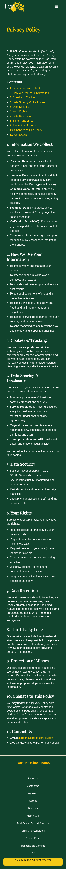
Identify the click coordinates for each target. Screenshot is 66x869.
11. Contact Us (18, 134)
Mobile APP (33, 815)
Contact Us (33, 785)
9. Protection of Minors (23, 125)
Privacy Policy (33, 838)
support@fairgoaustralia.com (35, 737)
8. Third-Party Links (21, 120)
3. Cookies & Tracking (23, 97)
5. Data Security (19, 106)
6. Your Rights (18, 111)
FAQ (33, 853)
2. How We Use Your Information (29, 92)
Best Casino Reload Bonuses (33, 823)
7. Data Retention (20, 116)
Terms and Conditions (33, 830)
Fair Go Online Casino (33, 763)
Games (33, 800)
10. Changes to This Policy (26, 129)
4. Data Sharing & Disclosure (27, 102)
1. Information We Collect (25, 88)
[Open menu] (56, 6)
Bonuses (33, 808)
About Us (33, 778)
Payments (33, 793)
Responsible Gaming (33, 845)
